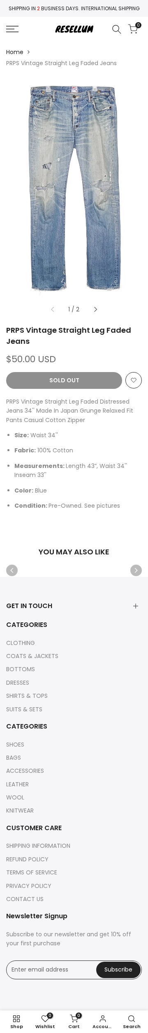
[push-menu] (12, 29)
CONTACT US (25, 899)
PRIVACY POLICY (28, 886)
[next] (95, 309)
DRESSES (17, 683)
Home (14, 52)
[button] (133, 380)
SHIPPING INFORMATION (38, 846)
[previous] (53, 309)
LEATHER (17, 784)
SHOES (15, 744)
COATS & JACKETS (32, 656)
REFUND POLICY (27, 859)
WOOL (15, 797)
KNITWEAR (20, 810)
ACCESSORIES (25, 771)
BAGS (13, 758)
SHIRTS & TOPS (27, 696)
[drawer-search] (116, 29)
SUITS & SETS (24, 709)
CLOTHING (20, 643)
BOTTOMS (20, 669)
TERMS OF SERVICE (31, 872)
